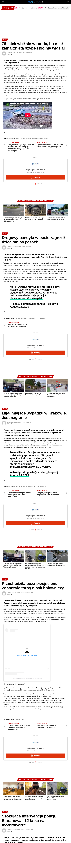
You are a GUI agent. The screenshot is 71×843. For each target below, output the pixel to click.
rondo (41, 138)
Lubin (25, 138)
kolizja (19, 138)
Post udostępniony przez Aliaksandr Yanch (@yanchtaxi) (27, 678)
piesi (23, 719)
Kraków (31, 486)
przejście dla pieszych (28, 318)
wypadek (43, 486)
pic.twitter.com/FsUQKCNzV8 (34, 466)
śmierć (37, 486)
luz (11, 54)
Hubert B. (24, 486)
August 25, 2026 (19, 306)
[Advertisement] (35, 24)
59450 (24, 8)
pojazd (35, 138)
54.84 (58, 8)
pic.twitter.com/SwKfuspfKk (26, 298)
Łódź (18, 719)
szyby (46, 138)
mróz (29, 138)
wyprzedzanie (41, 318)
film (18, 318)
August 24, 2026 (19, 475)
